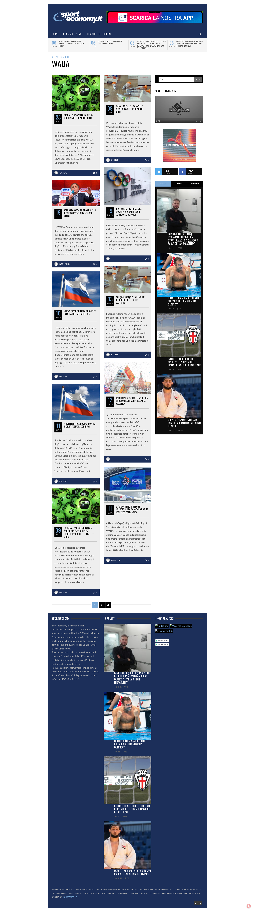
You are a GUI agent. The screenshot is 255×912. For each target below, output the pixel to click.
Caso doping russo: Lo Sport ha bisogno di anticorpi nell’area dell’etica (132, 400)
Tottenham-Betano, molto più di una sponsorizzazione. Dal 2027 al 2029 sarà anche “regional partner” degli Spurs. (112, 44)
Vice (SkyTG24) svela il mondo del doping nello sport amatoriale (130, 300)
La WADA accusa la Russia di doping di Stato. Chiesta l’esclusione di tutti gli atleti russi (79, 533)
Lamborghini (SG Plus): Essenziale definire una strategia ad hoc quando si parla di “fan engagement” (183, 238)
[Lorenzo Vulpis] (164, 631)
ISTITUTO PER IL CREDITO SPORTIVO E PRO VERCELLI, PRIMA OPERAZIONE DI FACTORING (184, 362)
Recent (179, 183)
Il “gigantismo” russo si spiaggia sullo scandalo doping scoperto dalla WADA (132, 509)
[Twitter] (200, 903)
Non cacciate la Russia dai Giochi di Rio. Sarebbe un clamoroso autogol (129, 211)
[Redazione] (162, 626)
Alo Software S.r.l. (71, 897)
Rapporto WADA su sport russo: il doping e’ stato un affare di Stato (80, 213)
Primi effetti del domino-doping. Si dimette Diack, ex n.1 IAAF (79, 425)
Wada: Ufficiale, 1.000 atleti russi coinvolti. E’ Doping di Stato (129, 109)
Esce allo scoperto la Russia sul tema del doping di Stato (79, 117)
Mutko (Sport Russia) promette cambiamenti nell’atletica (80, 312)
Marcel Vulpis (64, 264)
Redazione (63, 173)
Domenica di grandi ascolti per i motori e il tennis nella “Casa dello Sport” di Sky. (72, 43)
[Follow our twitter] (158, 171)
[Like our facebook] (182, 171)
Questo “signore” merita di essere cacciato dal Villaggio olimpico (184, 423)
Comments (195, 183)
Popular (163, 183)
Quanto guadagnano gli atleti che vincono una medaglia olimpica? (184, 301)
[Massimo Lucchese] (181, 626)
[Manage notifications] (249, 906)
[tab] (163, 184)
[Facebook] (196, 903)
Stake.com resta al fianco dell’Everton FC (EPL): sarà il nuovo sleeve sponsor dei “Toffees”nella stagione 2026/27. (190, 44)
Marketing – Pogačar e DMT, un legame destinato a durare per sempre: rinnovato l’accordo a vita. (151, 43)
